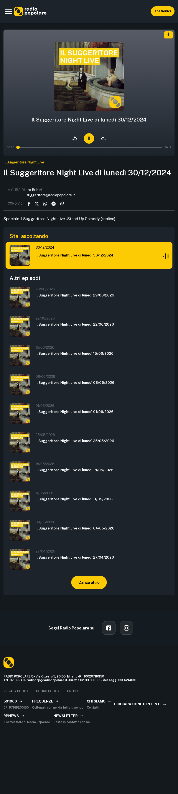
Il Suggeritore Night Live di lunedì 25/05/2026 (75, 441)
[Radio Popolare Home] (30, 11)
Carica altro (89, 582)
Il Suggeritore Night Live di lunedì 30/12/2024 (74, 255)
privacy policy (15, 691)
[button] (8, 11)
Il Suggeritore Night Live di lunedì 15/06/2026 (75, 353)
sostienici (163, 11)
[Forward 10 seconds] (103, 138)
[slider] (18, 147)
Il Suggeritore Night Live (23, 162)
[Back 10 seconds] (74, 138)
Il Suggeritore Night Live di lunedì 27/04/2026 (75, 557)
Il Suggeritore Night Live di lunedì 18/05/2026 (75, 470)
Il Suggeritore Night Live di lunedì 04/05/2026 (75, 528)
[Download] (168, 34)
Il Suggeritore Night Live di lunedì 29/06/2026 (75, 295)
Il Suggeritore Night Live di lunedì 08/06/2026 (75, 383)
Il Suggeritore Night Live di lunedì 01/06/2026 (75, 412)
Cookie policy (47, 691)
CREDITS (74, 691)
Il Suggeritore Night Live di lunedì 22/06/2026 (75, 324)
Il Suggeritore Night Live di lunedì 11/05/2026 (74, 499)
